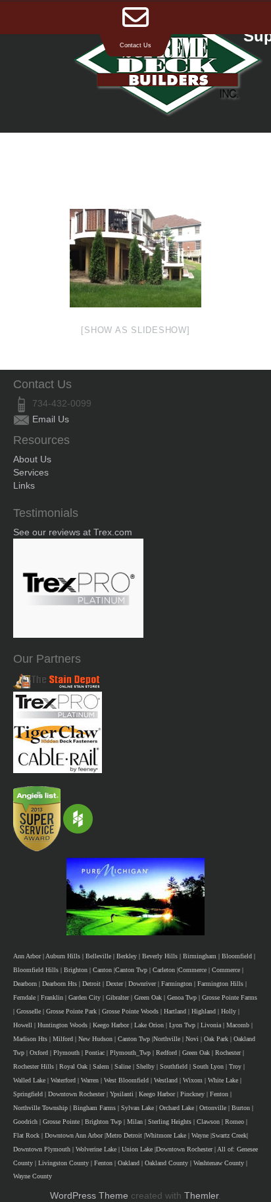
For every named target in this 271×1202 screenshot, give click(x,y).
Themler (201, 1195)
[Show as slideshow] (135, 330)
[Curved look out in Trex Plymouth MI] (135, 258)
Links (24, 485)
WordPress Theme (89, 1195)
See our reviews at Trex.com (72, 532)
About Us (32, 459)
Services (31, 472)
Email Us (50, 419)
